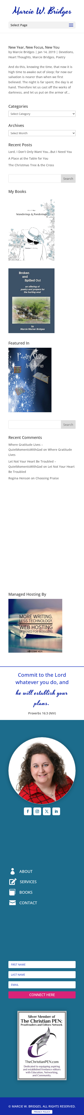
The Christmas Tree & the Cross (31, 165)
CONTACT (28, 902)
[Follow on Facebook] (28, 811)
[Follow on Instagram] (37, 811)
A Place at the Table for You (28, 158)
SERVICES (28, 881)
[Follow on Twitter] (47, 811)
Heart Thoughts (19, 57)
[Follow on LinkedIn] (56, 811)
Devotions (66, 52)
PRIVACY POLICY (42, 1111)
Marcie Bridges (23, 52)
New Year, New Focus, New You (33, 47)
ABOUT (26, 871)
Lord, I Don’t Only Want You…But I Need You (40, 152)
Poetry (60, 57)
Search (68, 179)
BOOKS (26, 892)
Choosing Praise (47, 478)
